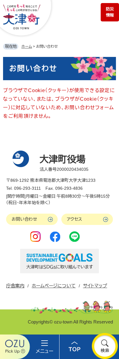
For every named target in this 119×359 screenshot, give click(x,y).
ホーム (26, 46)
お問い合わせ (24, 219)
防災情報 (110, 12)
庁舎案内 (15, 285)
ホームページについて (54, 285)
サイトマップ (95, 285)
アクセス (74, 219)
